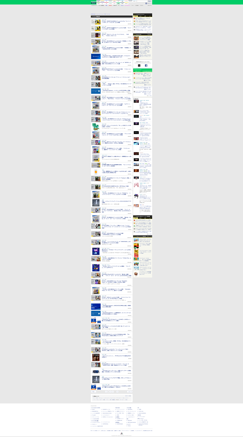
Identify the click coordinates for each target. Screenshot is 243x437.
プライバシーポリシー (125, 430)
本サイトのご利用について (95, 430)
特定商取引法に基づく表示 (147, 430)
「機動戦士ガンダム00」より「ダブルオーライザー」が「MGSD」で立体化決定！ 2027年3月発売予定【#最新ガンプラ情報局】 (143, 226)
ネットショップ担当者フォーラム (108, 411)
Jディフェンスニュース (132, 411)
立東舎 (118, 415)
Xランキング (138, 69)
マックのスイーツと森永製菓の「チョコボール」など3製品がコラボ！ (145, 273)
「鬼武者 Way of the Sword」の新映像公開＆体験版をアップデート (145, 104)
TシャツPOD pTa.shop (143, 420)
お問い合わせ (103, 430)
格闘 (104, 399)
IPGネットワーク (140, 418)
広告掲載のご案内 (110, 430)
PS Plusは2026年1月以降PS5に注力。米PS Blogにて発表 (115, 186)
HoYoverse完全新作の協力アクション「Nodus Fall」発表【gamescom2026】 (145, 173)
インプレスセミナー (106, 415)
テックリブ (128, 424)
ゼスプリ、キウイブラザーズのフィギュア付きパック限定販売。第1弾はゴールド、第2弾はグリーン (143, 229)
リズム (97, 399)
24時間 (140, 16)
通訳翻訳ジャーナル (131, 413)
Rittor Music (117, 407)
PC (118, 5)
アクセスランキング (140, 14)
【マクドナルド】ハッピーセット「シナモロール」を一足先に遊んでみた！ (145, 268)
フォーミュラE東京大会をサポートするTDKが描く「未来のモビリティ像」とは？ (145, 47)
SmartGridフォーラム (106, 409)
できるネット (94, 424)
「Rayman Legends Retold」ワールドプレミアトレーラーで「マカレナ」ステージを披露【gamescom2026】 (145, 140)
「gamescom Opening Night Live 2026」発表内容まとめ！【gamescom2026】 (145, 134)
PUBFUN (139, 415)
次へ (130, 391)
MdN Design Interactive (132, 422)
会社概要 (132, 430)
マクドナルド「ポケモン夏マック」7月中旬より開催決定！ (145, 245)
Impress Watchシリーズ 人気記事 (143, 216)
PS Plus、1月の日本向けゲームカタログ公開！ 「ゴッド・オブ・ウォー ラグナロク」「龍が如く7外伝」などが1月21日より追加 (116, 211)
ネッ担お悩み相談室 (95, 418)
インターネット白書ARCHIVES (97, 426)
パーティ (107, 399)
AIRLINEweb (130, 409)
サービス (117, 399)
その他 (126, 399)
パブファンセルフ (142, 416)
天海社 (140, 409)
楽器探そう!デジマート (121, 411)
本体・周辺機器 (112, 399)
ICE (138, 407)
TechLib (129, 425)
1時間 (136, 16)
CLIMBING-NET (119, 420)
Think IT (93, 409)
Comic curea (141, 411)
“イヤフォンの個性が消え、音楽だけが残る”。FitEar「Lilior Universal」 (145, 52)
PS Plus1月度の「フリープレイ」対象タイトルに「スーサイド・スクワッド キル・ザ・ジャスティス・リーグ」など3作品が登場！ (116, 227)
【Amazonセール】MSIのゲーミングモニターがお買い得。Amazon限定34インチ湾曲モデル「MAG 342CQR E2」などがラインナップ (145, 181)
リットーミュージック (120, 409)
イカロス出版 (129, 407)
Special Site (138, 34)
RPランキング (137, 71)
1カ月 (150, 16)
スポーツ (100, 399)
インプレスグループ (138, 430)
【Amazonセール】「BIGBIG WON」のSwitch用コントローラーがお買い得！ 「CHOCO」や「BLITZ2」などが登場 (145, 188)
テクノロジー (122, 399)
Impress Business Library (107, 413)
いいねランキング (147, 71)
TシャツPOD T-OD (120, 413)
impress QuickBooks (142, 413)
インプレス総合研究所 (96, 413)
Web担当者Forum (95, 411)
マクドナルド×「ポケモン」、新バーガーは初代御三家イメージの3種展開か (145, 259)
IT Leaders (94, 415)
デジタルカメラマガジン (96, 422)
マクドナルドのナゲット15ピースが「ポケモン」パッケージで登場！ (145, 252)
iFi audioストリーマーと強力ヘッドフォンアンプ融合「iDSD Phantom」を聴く (145, 43)
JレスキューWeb (131, 415)
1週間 (145, 16)
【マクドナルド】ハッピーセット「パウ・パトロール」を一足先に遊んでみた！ (145, 264)
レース (94, 399)
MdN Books (130, 420)
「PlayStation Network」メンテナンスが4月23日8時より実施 (116, 90)
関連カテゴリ (96, 396)
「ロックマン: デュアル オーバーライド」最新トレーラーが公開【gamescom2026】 (145, 146)
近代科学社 (117, 422)
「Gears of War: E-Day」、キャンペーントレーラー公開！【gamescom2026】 (145, 155)
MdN (127, 418)
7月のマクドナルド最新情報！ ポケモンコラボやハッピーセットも (144, 237)
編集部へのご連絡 (117, 430)
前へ (93, 391)
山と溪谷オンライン (120, 418)
